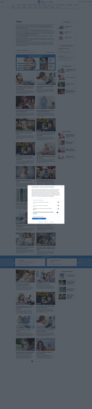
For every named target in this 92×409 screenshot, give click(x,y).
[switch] (58, 202)
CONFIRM (39, 218)
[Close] (62, 187)
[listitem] (46, 200)
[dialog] (46, 204)
